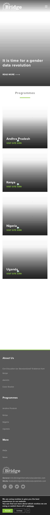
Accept (7, 511)
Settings (19, 511)
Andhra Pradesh (10, 408)
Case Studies (8, 387)
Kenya (5, 415)
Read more (9, 74)
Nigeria (6, 422)
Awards (6, 380)
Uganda (6, 429)
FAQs (5, 450)
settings (30, 506)
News (5, 457)
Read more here (22, 346)
